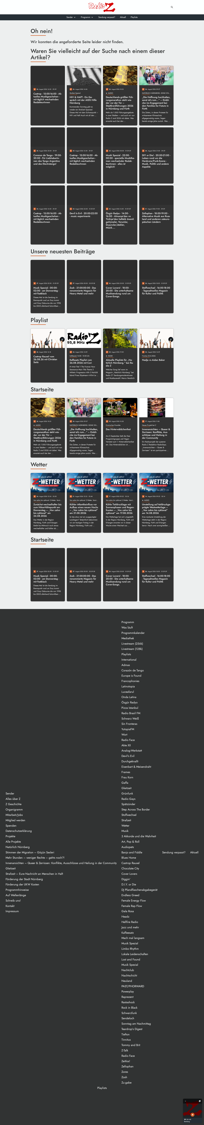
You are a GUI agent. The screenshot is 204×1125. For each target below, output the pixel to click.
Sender (69, 17)
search (172, 7)
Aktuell (123, 17)
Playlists (134, 17)
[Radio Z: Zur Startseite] (102, 7)
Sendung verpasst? (106, 17)
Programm (85, 17)
